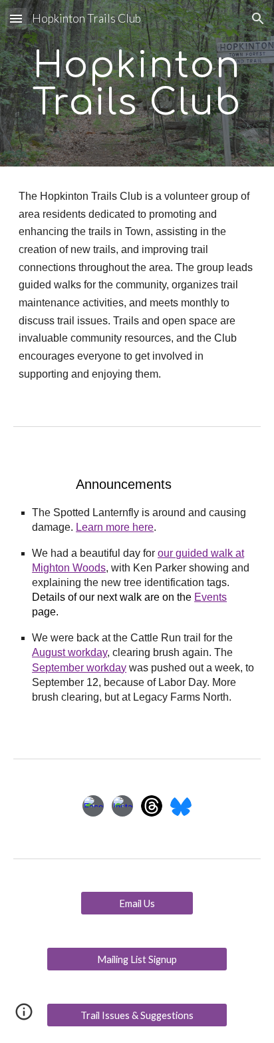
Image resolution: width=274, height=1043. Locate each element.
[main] (137, 84)
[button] (16, 18)
